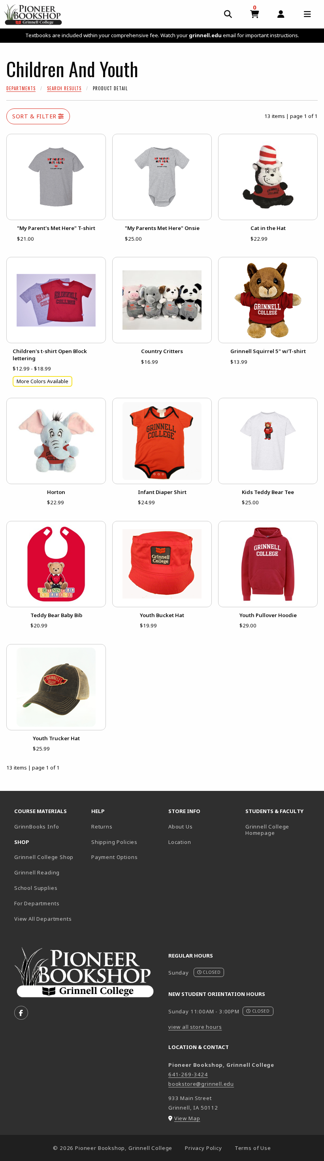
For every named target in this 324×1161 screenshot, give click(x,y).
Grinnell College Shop (43, 857)
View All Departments (43, 918)
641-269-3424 (188, 1074)
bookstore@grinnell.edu (201, 1083)
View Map (187, 1118)
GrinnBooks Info (49, 826)
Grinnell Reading (37, 872)
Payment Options (114, 857)
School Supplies (35, 887)
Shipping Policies (114, 842)
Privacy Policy (203, 1147)
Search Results (64, 88)
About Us (180, 826)
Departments (21, 88)
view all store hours (195, 1026)
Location (179, 842)
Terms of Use (253, 1147)
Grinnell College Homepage (280, 830)
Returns (102, 826)
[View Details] (56, 177)
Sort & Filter (35, 116)
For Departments (36, 903)
